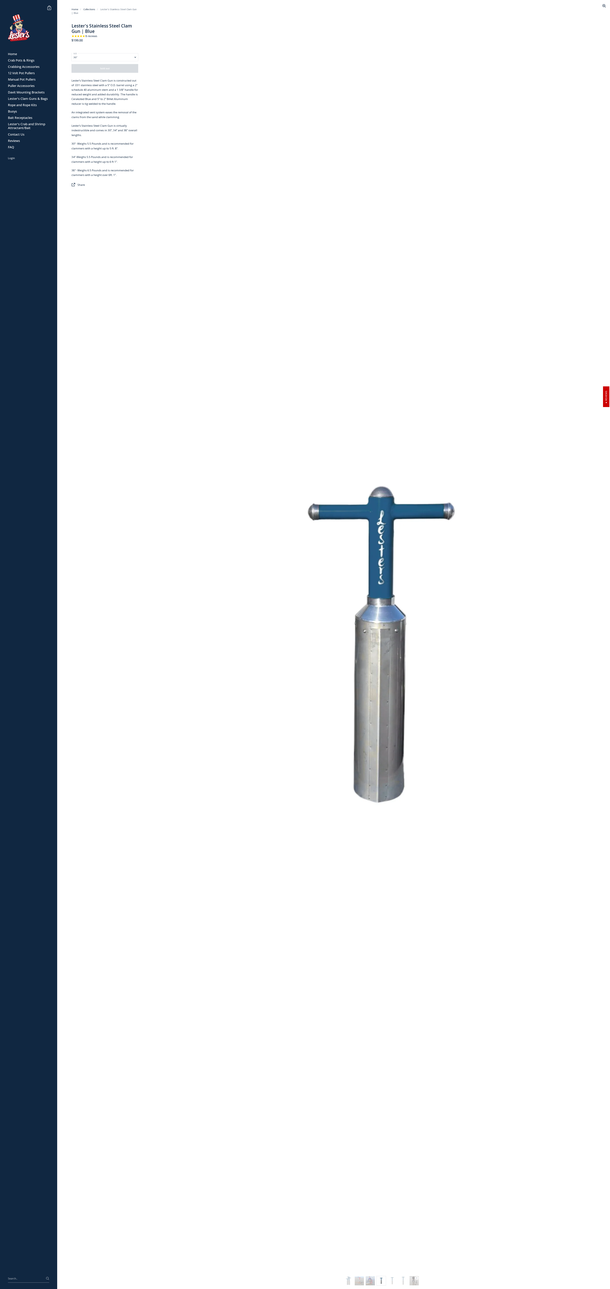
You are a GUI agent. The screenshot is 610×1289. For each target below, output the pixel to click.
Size (75, 53)
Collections (89, 9)
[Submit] (47, 1278)
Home (74, 9)
